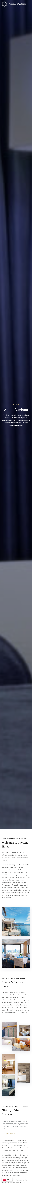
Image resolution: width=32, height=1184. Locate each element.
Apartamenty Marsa (17, 4)
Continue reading (9, 1133)
